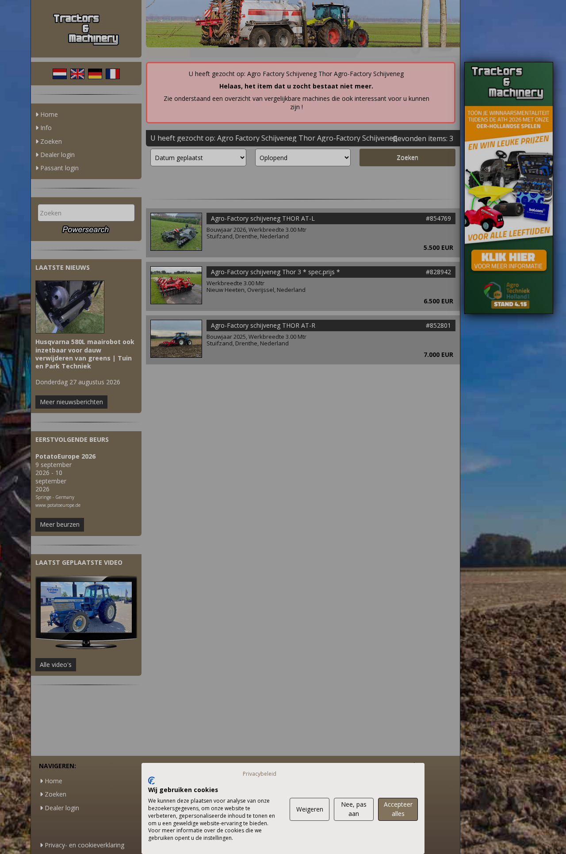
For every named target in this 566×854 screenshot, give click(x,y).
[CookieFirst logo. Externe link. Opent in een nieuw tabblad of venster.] (151, 781)
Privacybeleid (259, 773)
